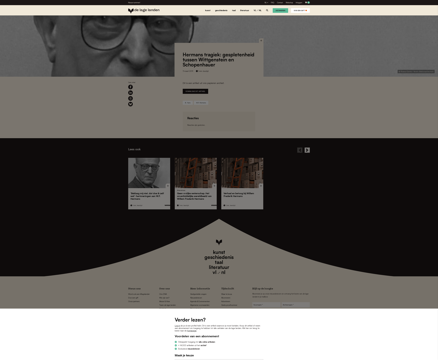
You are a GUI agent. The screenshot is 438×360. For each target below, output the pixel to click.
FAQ (272, 2)
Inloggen (299, 2)
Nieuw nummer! (134, 2)
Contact (280, 2)
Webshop (289, 2)
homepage (191, 330)
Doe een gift (299, 10)
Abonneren (280, 10)
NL (266, 2)
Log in (177, 325)
